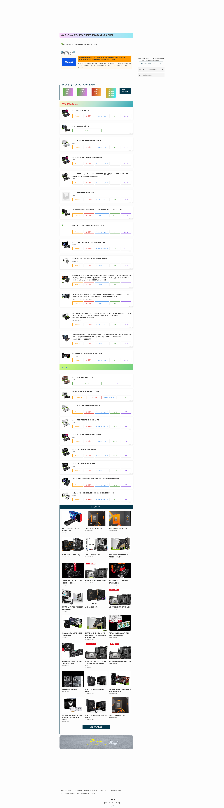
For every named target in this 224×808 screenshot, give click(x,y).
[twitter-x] (110, 799)
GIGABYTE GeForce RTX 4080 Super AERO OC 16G (89, 259)
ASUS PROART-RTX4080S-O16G (83, 193)
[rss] (114, 799)
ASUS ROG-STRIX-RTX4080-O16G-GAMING (86, 435)
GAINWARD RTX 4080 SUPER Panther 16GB (87, 353)
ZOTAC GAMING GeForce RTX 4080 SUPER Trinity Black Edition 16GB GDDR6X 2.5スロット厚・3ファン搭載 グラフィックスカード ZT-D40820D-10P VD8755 (101, 295)
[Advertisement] (111, 13)
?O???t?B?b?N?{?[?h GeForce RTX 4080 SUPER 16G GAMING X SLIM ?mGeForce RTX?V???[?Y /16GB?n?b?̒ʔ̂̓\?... (103, 58)
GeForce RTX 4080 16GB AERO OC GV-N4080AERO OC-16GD (93, 493)
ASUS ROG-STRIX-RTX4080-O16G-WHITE (86, 405)
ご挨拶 (117, 802)
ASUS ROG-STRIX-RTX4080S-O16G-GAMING (87, 157)
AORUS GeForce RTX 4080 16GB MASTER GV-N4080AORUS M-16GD (95, 478)
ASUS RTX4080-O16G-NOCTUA (82, 377)
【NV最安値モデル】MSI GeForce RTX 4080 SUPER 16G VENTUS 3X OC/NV (97, 210)
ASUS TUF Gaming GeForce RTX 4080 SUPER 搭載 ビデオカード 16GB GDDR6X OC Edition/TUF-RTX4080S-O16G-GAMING (100, 175)
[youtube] (112, 799)
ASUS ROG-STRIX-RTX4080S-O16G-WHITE (86, 140)
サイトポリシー (109, 802)
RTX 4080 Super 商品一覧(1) (81, 110)
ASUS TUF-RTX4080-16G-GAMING (83, 464)
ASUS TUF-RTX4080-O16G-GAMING (84, 449)
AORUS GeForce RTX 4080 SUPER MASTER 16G (88, 242)
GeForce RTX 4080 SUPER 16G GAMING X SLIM (88, 225)
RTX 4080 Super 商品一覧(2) (81, 126)
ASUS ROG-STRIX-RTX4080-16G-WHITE (85, 420)
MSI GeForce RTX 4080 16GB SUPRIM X (85, 392)
